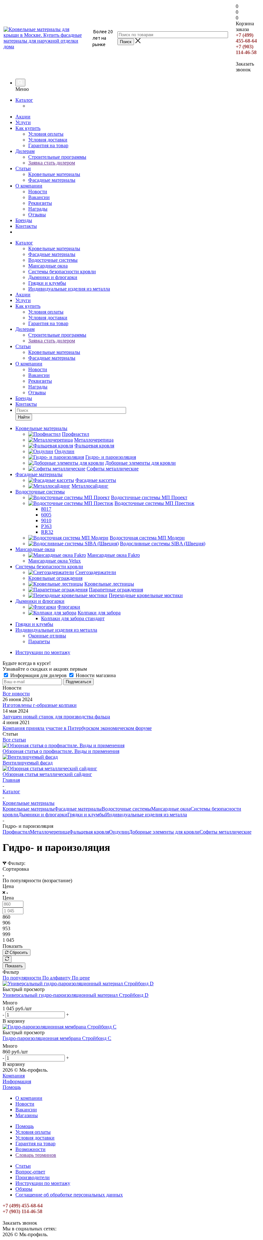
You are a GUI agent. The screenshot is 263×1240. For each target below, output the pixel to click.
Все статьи (14, 739)
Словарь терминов (35, 1155)
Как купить (27, 128)
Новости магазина (95, 675)
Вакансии (39, 197)
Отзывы (37, 214)
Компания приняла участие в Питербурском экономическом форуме (77, 728)
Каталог (24, 100)
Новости (37, 191)
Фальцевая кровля (89, 832)
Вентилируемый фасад (28, 762)
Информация (17, 1081)
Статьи (23, 168)
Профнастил (16, 832)
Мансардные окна (48, 265)
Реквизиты (40, 203)
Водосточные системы (53, 260)
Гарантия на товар (48, 145)
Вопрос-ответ (30, 1171)
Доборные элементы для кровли (164, 832)
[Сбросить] (7, 959)
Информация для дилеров (38, 675)
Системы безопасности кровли (62, 271)
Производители (32, 1177)
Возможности (30, 1149)
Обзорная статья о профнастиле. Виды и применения (61, 751)
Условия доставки (47, 139)
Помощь (12, 1087)
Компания (14, 1075)
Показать (14, 966)
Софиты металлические (225, 832)
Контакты (26, 226)
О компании (28, 185)
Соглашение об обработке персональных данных (69, 1194)
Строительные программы (57, 157)
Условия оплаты (46, 134)
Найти (24, 417)
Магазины (26, 1115)
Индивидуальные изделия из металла (69, 289)
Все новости (16, 693)
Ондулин (119, 832)
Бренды (23, 220)
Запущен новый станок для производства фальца (56, 716)
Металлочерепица (49, 832)
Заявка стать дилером (51, 162)
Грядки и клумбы (47, 283)
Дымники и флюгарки (52, 277)
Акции (22, 116)
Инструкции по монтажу (42, 1183)
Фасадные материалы (51, 180)
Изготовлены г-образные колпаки (40, 705)
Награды (37, 209)
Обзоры (23, 1189)
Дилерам (25, 151)
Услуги (23, 122)
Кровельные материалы (54, 174)
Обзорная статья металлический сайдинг (47, 774)
